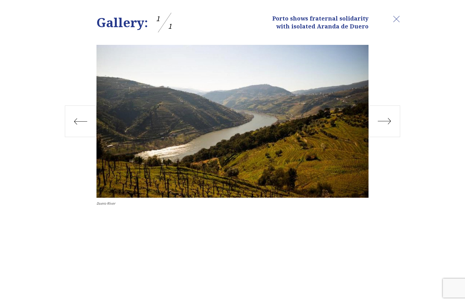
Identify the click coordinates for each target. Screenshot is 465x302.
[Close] (396, 19)
